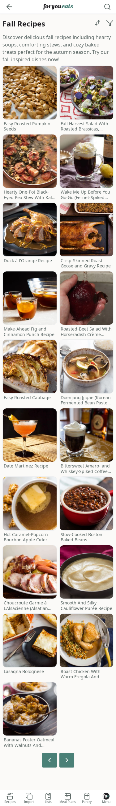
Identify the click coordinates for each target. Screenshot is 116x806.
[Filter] (110, 22)
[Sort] (97, 22)
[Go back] (9, 6)
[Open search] (107, 6)
